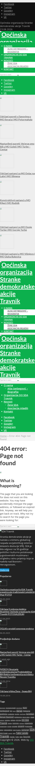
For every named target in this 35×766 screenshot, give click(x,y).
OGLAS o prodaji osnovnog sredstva (17, 628)
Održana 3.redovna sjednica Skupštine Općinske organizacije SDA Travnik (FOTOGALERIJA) (17, 611)
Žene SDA (12, 63)
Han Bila (17, 714)
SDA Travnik (4, 733)
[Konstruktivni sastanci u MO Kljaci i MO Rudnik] (7, 194)
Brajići (14, 711)
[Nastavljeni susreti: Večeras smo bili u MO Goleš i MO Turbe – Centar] (7, 137)
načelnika (7, 720)
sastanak (25, 730)
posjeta (9, 726)
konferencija (18, 717)
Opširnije (4, 570)
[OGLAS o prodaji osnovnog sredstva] (3, 624)
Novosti (8, 60)
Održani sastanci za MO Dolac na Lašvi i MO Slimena (17, 175)
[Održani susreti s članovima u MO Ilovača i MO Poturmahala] (7, 110)
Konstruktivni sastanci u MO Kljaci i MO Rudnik (15, 201)
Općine (10, 723)
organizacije (3, 726)
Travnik (4, 736)
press (1, 730)
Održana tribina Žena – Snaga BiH (16, 691)
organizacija (29, 723)
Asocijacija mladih (17, 66)
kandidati (30, 714)
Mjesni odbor (26, 717)
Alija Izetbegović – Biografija (17, 50)
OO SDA (18, 720)
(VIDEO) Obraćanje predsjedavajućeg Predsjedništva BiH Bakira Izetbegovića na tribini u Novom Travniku (17, 673)
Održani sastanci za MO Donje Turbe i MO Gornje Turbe (16, 228)
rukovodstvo (8, 730)
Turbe (17, 737)
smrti (14, 733)
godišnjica (3, 714)
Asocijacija (2, 708)
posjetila (14, 726)
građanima (11, 714)
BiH (11, 711)
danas (19, 710)
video (21, 737)
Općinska (15, 723)
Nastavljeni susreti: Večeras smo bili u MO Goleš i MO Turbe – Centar (17, 146)
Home (3, 436)
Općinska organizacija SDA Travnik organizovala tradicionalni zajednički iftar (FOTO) (17, 592)
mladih (32, 717)
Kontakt (9, 69)
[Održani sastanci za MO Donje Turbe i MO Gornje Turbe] (7, 220)
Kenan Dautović (7, 717)
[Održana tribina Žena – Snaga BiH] (3, 686)
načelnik (2, 720)
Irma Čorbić (23, 714)
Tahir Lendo (22, 733)
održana (13, 720)
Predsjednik (28, 726)
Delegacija (26, 711)
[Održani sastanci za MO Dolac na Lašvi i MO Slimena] (7, 167)
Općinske (21, 723)
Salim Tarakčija (17, 730)
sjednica (10, 733)
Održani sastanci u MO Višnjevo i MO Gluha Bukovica (17, 255)
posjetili (21, 726)
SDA (32, 729)
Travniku (12, 737)
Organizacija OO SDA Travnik (16, 396)
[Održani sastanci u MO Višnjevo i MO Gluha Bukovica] (7, 247)
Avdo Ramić (19, 708)
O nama (8, 45)
